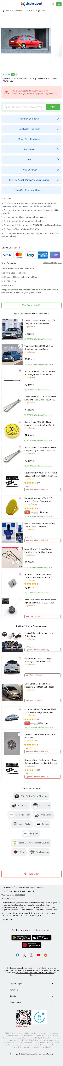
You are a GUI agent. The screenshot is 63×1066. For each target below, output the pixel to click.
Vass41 (6, 74)
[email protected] (27, 891)
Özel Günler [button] (15, 1002)
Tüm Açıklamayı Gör (31, 305)
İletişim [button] (13, 996)
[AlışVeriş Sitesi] (59, 4)
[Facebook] (17, 954)
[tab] (31, 983)
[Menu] (3, 4)
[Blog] (46, 954)
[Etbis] (23, 1018)
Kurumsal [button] (14, 989)
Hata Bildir (33, 874)
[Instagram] (31, 954)
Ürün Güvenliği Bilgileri (52, 263)
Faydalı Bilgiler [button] (16, 983)
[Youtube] (38, 954)
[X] (24, 954)
